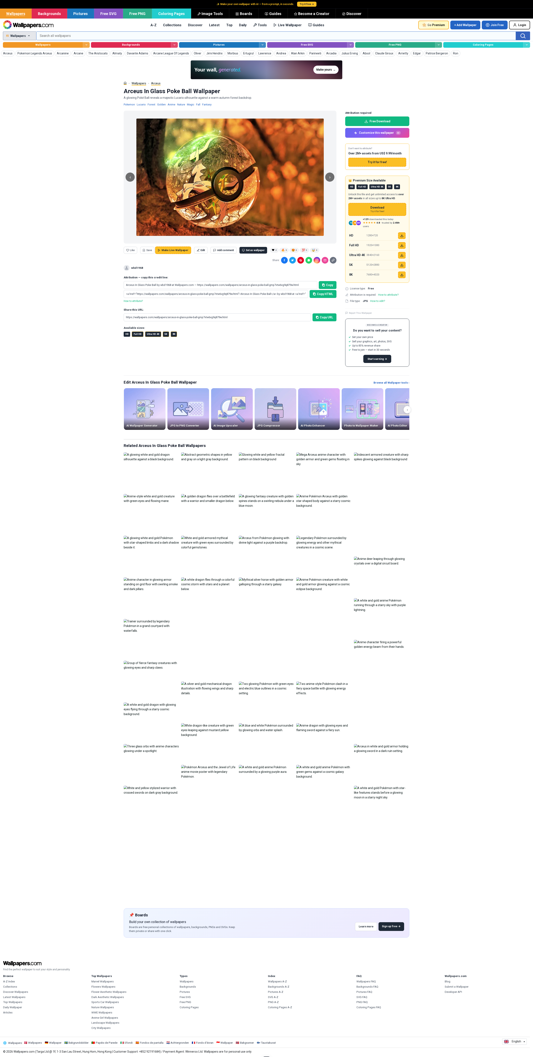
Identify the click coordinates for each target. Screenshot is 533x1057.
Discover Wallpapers (15, 991)
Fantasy (207, 104)
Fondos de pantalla (151, 1042)
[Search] (523, 35)
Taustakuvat (268, 1042)
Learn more (366, 926)
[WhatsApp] (308, 260)
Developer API (453, 991)
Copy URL (326, 317)
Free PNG (137, 13)
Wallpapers (15, 13)
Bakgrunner (247, 1042)
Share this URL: (134, 309)
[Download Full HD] (402, 245)
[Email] (325, 260)
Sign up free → (391, 926)
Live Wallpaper (290, 25)
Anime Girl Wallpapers (104, 1017)
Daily (243, 25)
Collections (172, 25)
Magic (190, 104)
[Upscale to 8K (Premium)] (402, 274)
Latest (214, 25)
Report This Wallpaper (360, 312)
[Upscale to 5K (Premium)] (402, 265)
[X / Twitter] (292, 260)
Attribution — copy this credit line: (146, 277)
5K (165, 334)
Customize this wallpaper (379, 132)
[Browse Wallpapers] (86, 45)
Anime (171, 104)
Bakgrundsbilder (78, 1042)
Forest (151, 104)
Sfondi (129, 1042)
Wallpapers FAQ (366, 981)
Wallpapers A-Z (277, 981)
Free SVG (108, 13)
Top (229, 25)
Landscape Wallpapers (105, 1022)
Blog (447, 981)
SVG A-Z (273, 997)
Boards (246, 13)
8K (174, 334)
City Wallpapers (101, 1027)
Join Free (497, 25)
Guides (275, 13)
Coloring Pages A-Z (280, 1007)
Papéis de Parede (106, 1042)
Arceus (156, 83)
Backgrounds (49, 13)
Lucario (141, 104)
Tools (262, 25)
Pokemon (129, 104)
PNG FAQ (362, 1002)
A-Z (154, 25)
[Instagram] (317, 260)
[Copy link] (333, 260)
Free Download (380, 121)
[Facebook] (284, 260)
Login (522, 25)
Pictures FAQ (364, 991)
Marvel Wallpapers (102, 981)
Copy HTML (325, 294)
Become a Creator (313, 13)
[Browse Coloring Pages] (526, 45)
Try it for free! (377, 162)
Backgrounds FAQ (367, 986)
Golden (161, 104)
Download (377, 209)
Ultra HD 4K (153, 334)
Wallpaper (55, 1042)
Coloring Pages (171, 13)
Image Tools (212, 13)
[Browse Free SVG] (350, 45)
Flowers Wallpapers (103, 986)
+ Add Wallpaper (465, 25)
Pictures (80, 13)
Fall (198, 104)
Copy (329, 285)
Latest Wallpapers (14, 997)
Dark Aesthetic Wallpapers (107, 997)
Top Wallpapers (12, 1002)
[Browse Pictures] (262, 45)
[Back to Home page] (28, 25)
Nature (181, 104)
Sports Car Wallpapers (105, 1002)
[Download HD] (402, 235)
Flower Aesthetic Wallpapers (108, 991)
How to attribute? (133, 301)
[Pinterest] (300, 260)
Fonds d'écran (204, 1042)
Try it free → (307, 4)
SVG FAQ (361, 997)
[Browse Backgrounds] (174, 45)
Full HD (138, 334)
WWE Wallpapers (101, 1012)
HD (127, 334)
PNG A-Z (273, 1002)
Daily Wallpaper (12, 1007)
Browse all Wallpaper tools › (391, 382)
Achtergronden (180, 1042)
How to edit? (377, 301)
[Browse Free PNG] (438, 45)
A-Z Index (9, 981)
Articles (7, 1012)
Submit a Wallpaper (456, 986)
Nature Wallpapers (102, 1007)
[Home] (125, 83)
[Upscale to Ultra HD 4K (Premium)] (402, 255)
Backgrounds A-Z (278, 986)
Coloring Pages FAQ (368, 1007)
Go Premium (436, 25)
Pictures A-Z (275, 991)
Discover (353, 13)
